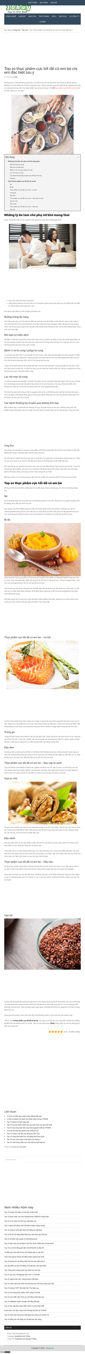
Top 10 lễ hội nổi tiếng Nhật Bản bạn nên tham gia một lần (25, 1234)
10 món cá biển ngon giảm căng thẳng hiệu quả (24, 1116)
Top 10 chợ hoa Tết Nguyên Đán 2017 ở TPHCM (21, 1275)
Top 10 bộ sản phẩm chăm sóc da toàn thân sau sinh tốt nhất (29, 1125)
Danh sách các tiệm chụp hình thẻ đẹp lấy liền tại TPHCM (25, 1310)
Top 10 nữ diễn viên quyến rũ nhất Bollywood (20, 1239)
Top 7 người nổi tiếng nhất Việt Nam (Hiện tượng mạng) (24, 1226)
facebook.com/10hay (22, 1336)
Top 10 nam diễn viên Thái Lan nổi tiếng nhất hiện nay (24, 1297)
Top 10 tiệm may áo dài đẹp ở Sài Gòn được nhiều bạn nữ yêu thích (29, 1243)
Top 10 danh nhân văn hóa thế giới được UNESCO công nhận (26, 1217)
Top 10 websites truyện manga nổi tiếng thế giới (21, 1301)
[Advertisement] (42, 51)
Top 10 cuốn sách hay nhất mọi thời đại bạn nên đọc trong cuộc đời (29, 1284)
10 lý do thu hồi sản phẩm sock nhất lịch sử (23, 1131)
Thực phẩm (22, 1147)
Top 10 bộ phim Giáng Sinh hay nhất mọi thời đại (22, 1270)
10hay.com (50, 1348)
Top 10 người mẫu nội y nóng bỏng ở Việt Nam (21, 1279)
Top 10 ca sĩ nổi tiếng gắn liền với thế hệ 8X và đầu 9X (24, 1248)
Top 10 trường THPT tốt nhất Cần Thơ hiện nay (21, 1288)
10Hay (42, 9)
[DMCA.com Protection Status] (5, 1353)
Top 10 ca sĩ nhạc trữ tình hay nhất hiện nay (20, 1221)
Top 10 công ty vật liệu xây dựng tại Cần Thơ (23, 1134)
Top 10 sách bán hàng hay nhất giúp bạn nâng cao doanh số (26, 1315)
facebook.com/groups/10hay (25, 1339)
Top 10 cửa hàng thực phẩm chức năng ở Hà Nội (22, 1293)
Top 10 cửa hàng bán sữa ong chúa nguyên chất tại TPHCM (29, 1128)
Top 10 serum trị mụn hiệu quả (18, 1122)
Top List (15, 1147)
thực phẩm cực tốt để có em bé (66, 88)
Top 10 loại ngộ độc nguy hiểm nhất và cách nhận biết (24, 1306)
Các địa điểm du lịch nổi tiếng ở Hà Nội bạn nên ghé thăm (25, 1266)
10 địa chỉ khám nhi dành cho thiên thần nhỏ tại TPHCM (27, 1119)
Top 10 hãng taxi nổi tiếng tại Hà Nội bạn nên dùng (22, 1319)
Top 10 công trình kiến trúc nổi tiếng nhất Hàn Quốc (25, 1137)
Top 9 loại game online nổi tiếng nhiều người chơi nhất (24, 1257)
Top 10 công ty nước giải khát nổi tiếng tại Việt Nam (23, 1230)
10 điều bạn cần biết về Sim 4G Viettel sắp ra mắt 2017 (24, 1252)
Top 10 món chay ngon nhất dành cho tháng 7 (24, 1139)
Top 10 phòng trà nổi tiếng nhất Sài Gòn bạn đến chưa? (24, 1261)
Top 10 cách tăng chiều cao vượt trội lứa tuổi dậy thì (26, 1142)
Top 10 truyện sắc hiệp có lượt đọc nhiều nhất (21, 1212)
